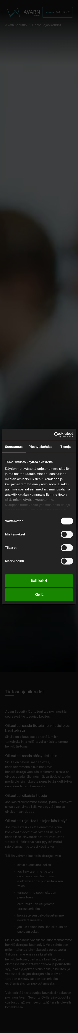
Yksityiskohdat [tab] (40, 446)
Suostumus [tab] (14, 446)
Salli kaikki (39, 580)
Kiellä (39, 594)
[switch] (67, 534)
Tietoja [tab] (65, 446)
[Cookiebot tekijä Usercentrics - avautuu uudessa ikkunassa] (55, 434)
